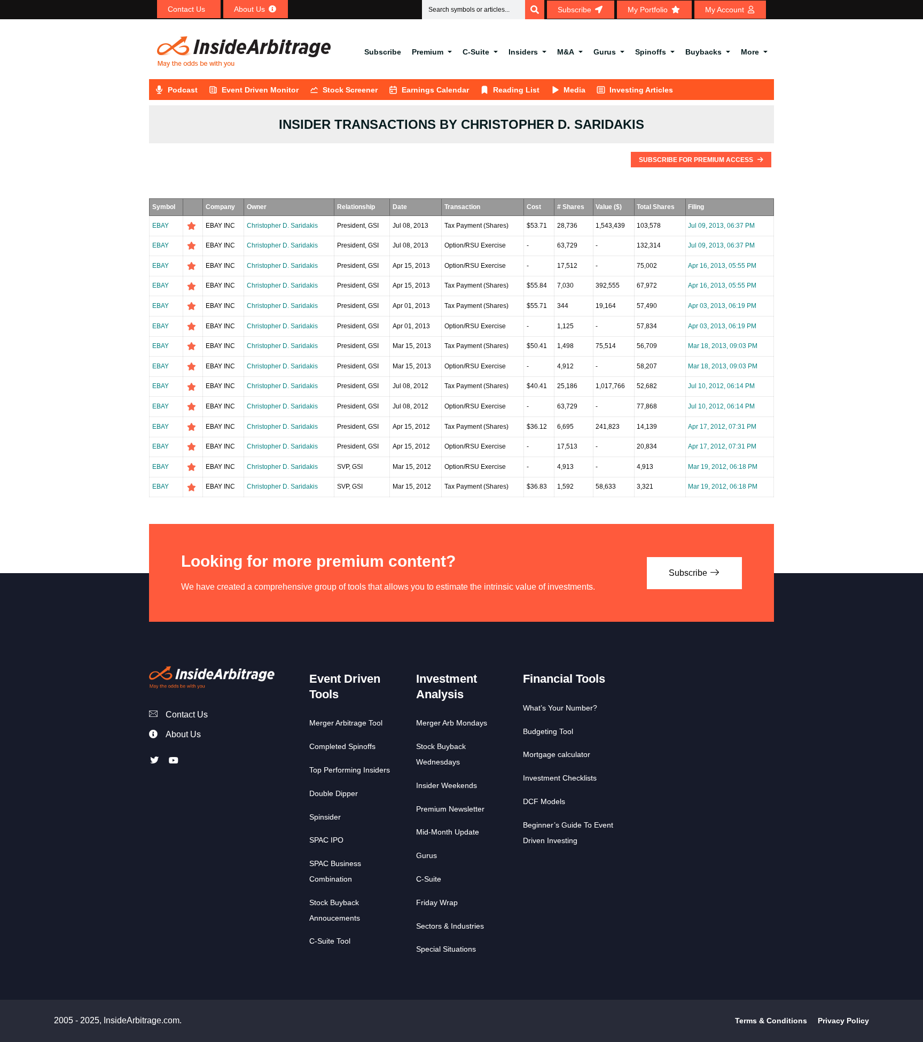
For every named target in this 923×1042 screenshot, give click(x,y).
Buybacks (703, 52)
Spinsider (325, 817)
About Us (183, 734)
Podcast (183, 90)
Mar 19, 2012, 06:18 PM (722, 466)
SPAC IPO (326, 840)
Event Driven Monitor (260, 90)
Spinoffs (650, 52)
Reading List (516, 90)
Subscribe (382, 52)
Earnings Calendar (435, 90)
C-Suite (476, 52)
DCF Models (544, 801)
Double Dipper (333, 793)
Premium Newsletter (450, 809)
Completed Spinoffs (342, 746)
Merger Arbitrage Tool (345, 723)
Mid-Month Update (447, 832)
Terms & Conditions (771, 1020)
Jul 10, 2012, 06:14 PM (721, 386)
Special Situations (446, 949)
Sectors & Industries (450, 926)
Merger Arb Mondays (451, 723)
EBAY (160, 225)
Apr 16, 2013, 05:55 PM (722, 265)
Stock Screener (350, 90)
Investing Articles (641, 90)
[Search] (534, 9)
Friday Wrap (437, 902)
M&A (565, 52)
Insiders (523, 52)
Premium (427, 52)
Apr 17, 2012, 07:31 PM (722, 426)
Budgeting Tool (548, 731)
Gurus (604, 52)
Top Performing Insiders (349, 770)
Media (574, 90)
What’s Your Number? (560, 708)
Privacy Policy (843, 1020)
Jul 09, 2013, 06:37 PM (721, 225)
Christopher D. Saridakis (282, 225)
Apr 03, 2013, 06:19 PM (722, 306)
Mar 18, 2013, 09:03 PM (722, 346)
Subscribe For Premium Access (697, 160)
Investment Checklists (560, 778)
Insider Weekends (446, 785)
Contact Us (187, 714)
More (750, 52)
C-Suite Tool (329, 941)
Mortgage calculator (556, 754)
